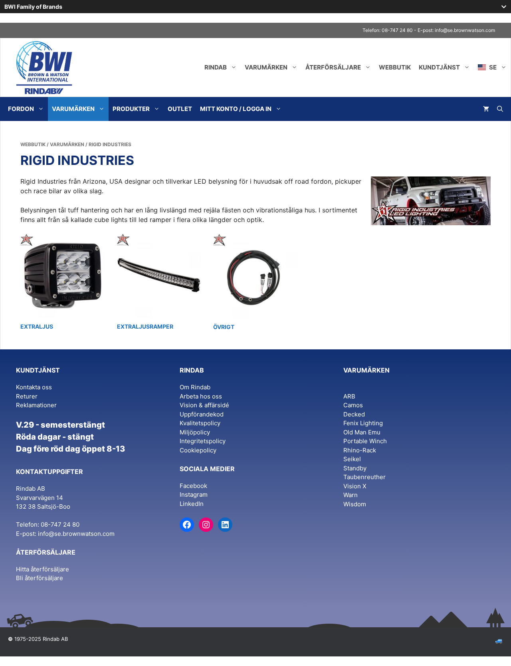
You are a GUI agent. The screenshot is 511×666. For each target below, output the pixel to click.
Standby (354, 468)
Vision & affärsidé (204, 405)
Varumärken (266, 67)
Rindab (215, 67)
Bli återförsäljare (39, 578)
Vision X (354, 486)
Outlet (180, 109)
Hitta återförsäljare (42, 569)
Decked (354, 414)
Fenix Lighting (363, 423)
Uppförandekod (202, 414)
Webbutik (395, 67)
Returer (27, 396)
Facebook (193, 486)
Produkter (131, 109)
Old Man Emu (361, 432)
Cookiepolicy (198, 450)
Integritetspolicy (203, 441)
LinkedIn (192, 503)
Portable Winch (365, 441)
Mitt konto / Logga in (235, 109)
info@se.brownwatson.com (465, 30)
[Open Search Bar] (500, 109)
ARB (349, 396)
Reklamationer (36, 405)
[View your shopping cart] (486, 109)
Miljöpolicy (195, 432)
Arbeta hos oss (201, 396)
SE (492, 67)
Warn (350, 495)
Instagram (194, 494)
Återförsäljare (333, 67)
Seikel (352, 459)
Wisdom (354, 504)
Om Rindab (195, 387)
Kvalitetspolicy (200, 423)
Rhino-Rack (359, 450)
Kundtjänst (439, 67)
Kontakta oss (34, 387)
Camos (353, 405)
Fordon (21, 109)
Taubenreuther (364, 477)
